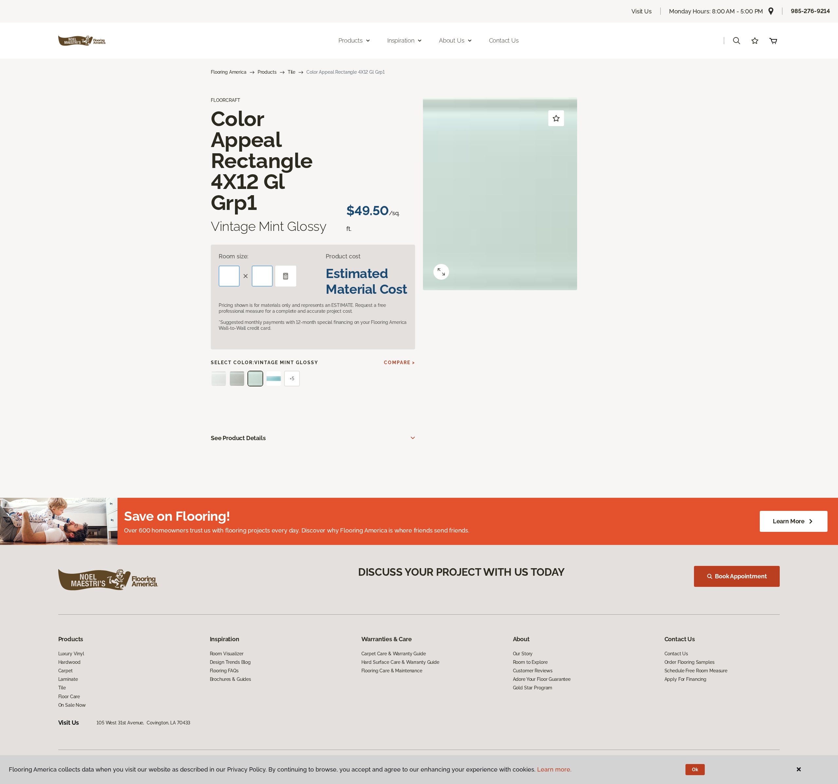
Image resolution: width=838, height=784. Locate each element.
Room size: (233, 256)
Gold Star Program (533, 687)
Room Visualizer (227, 653)
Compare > (399, 362)
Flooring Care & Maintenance (391, 670)
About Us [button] (452, 40)
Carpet (65, 670)
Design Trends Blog (230, 662)
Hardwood (69, 662)
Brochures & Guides (230, 679)
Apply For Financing (685, 679)
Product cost (343, 256)
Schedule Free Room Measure (696, 670)
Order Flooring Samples (690, 662)
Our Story (523, 653)
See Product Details (238, 438)
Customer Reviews (533, 670)
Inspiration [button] (400, 40)
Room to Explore (530, 662)
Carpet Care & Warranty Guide (393, 653)
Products (267, 72)
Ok (695, 769)
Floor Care (69, 696)
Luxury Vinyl (71, 653)
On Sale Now (72, 705)
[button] (736, 40)
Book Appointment (741, 576)
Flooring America (228, 72)
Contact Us (504, 40)
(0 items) (773, 41)
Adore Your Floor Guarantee (542, 679)
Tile (291, 72)
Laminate (68, 679)
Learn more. (554, 769)
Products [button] (350, 40)
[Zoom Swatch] (441, 272)
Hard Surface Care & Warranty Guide (400, 662)
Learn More (789, 521)
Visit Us (641, 11)
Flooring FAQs (224, 670)
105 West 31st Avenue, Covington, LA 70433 (143, 722)
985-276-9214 (810, 11)
